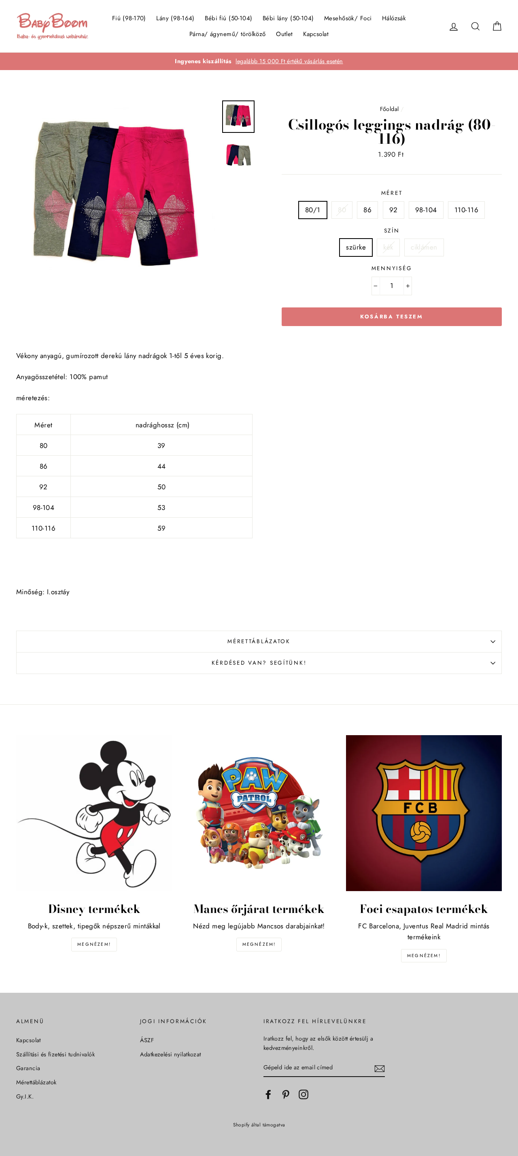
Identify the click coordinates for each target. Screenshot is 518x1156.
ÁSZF (147, 1040)
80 (342, 210)
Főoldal (389, 109)
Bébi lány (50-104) (288, 18)
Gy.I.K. (25, 1096)
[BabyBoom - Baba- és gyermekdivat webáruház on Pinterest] (286, 1094)
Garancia (28, 1068)
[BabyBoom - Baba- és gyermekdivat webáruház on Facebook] (268, 1094)
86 (367, 210)
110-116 (466, 210)
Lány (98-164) (175, 18)
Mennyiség (392, 268)
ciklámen (424, 247)
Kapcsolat (316, 34)
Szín (392, 230)
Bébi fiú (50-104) (228, 18)
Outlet (284, 34)
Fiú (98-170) (129, 18)
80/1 (313, 210)
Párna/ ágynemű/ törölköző (227, 34)
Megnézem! (94, 944)
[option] (259, 61)
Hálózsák (394, 18)
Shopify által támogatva (259, 1124)
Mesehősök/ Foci (348, 18)
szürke (356, 247)
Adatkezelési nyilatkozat (170, 1054)
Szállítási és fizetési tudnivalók (55, 1054)
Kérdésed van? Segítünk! (259, 663)
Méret (392, 193)
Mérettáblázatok (259, 641)
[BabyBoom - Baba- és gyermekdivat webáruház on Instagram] (303, 1094)
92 (393, 210)
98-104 (426, 210)
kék (388, 247)
